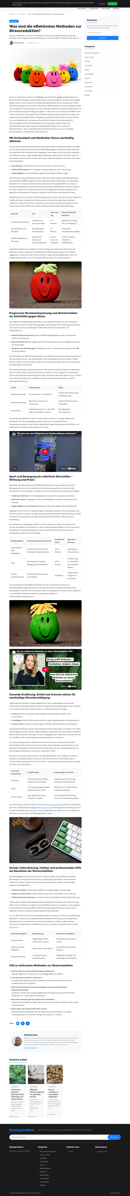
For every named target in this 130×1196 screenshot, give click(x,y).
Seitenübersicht (102, 1151)
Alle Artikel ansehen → (31, 1048)
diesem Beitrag (38, 810)
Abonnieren (102, 38)
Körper (71, 375)
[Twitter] (18, 1023)
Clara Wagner (51, 1114)
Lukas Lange (32, 1116)
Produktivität (93, 8)
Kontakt (70, 1151)
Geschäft (42, 1158)
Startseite (12, 14)
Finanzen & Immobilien (47, 1151)
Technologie (105, 8)
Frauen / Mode (44, 1155)
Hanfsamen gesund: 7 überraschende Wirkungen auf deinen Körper (17, 1094)
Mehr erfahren (17, 5)
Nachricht (43, 1172)
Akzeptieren (112, 4)
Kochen (42, 1165)
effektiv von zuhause (51, 805)
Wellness (116, 8)
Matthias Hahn (30, 1035)
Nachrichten (81, 8)
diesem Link (46, 807)
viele (14, 915)
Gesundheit (22, 14)
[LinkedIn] (28, 1023)
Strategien (58, 129)
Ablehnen (102, 4)
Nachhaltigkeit (44, 1168)
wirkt (36, 745)
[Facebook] (23, 1023)
